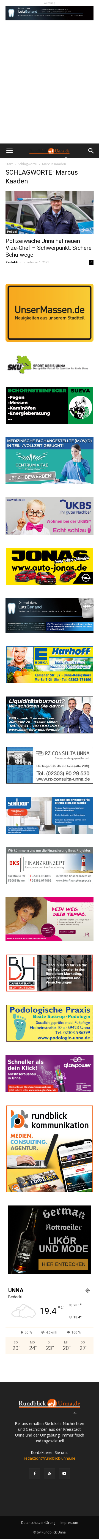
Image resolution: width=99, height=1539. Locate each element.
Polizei (12, 232)
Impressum (69, 1522)
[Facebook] (34, 1473)
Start (9, 164)
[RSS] (49, 1473)
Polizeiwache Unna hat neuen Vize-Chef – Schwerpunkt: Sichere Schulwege (49, 248)
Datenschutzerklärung (38, 1522)
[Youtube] (64, 1473)
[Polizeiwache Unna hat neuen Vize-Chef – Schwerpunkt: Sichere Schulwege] (50, 212)
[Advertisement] (49, 91)
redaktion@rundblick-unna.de (49, 1458)
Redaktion (14, 262)
